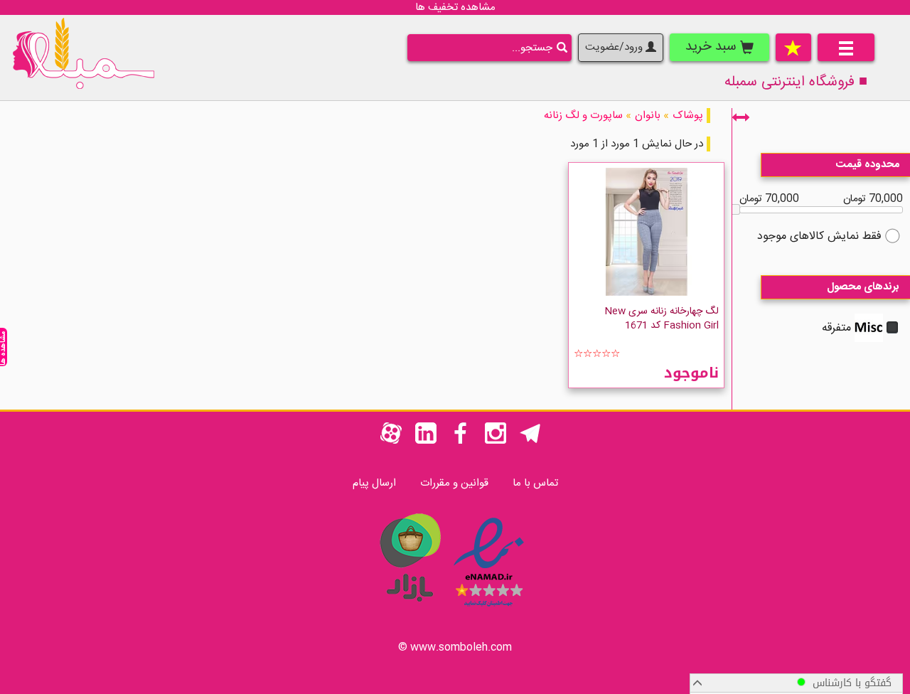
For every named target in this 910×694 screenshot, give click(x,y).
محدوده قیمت (867, 164)
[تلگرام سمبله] (530, 441)
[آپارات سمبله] (391, 441)
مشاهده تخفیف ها (455, 7)
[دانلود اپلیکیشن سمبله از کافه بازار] (409, 609)
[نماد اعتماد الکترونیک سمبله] (488, 609)
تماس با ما (535, 483)
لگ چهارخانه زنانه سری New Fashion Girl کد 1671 (661, 318)
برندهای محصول (863, 286)
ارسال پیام (374, 483)
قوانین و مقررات (454, 483)
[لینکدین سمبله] (426, 441)
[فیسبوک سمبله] (460, 441)
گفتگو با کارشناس (848, 683)
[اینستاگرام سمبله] (495, 441)
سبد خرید (712, 47)
